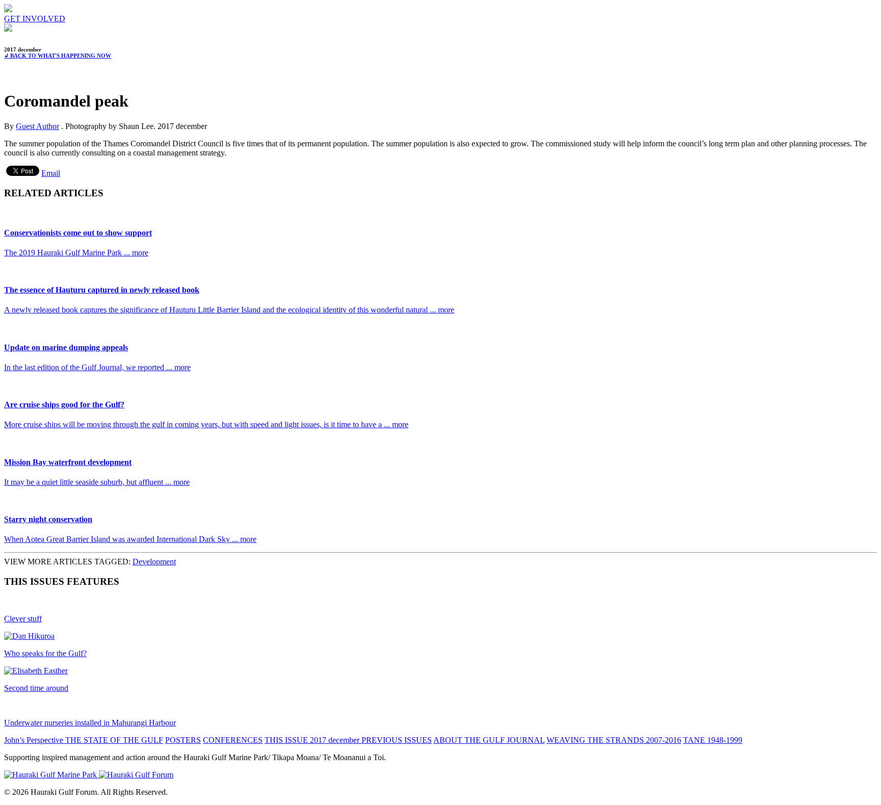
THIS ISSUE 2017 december (313, 740)
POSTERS (183, 740)
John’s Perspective (34, 740)
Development (154, 561)
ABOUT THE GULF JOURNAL (489, 740)
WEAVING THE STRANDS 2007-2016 (614, 740)
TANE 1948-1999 (712, 740)
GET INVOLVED (34, 18)
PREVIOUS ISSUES (396, 740)
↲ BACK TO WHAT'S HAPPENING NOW (57, 56)
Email (50, 173)
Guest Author (37, 126)
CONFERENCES (233, 740)
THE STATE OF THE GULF (114, 740)
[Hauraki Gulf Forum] (8, 9)
